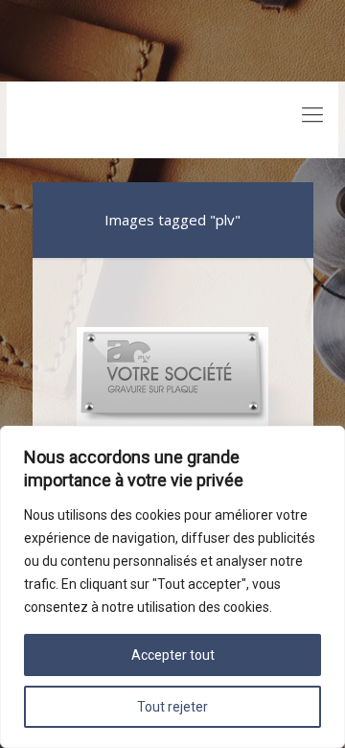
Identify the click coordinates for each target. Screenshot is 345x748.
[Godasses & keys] (172, 120)
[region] (172, 587)
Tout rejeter (172, 706)
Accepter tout (173, 655)
